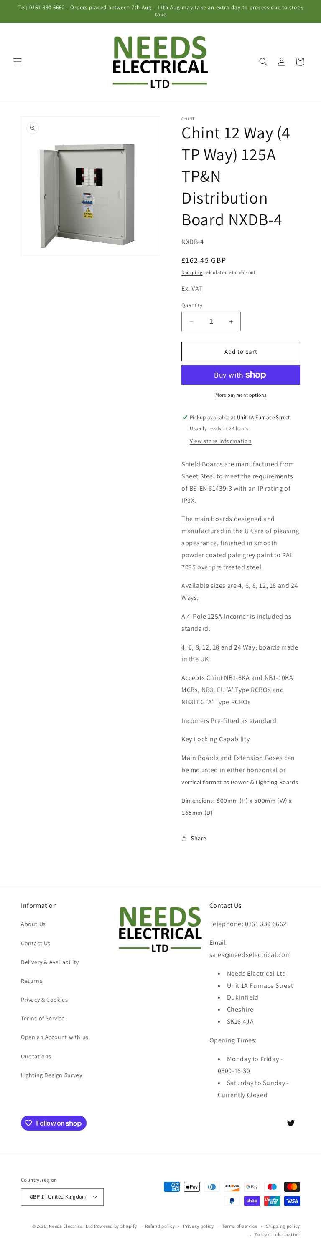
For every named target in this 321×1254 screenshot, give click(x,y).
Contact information (277, 1234)
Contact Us (36, 943)
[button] (17, 62)
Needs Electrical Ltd (71, 1226)
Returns (31, 981)
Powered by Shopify (115, 1226)
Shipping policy (283, 1226)
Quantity (191, 305)
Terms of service (239, 1226)
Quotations (36, 1056)
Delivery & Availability (50, 962)
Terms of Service (43, 1018)
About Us (33, 924)
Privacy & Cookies (44, 999)
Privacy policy (198, 1226)
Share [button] (198, 838)
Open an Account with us (55, 1037)
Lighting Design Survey (51, 1075)
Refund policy (160, 1226)
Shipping (192, 272)
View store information (221, 441)
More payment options (241, 395)
